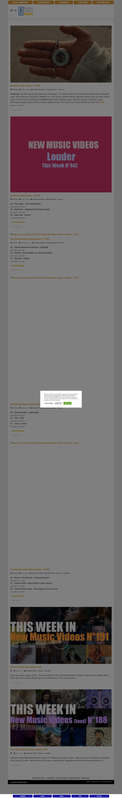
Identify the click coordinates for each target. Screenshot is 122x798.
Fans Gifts (99, 796)
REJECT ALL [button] (58, 403)
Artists (42, 796)
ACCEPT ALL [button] (67, 403)
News (80, 796)
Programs (22, 796)
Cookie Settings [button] (48, 403)
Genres (61, 796)
